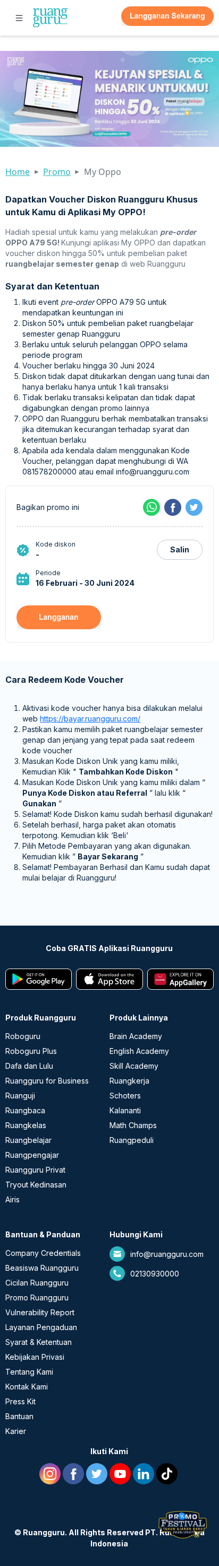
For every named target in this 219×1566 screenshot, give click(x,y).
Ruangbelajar (28, 1140)
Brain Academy (136, 1036)
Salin (179, 549)
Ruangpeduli (132, 1140)
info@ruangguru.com (167, 1254)
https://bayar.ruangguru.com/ (90, 718)
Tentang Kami (29, 1371)
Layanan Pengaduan (41, 1327)
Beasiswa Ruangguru (42, 1267)
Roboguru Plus (31, 1050)
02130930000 (154, 1273)
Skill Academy (134, 1065)
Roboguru (22, 1036)
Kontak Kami (26, 1386)
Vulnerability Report (39, 1312)
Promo (57, 172)
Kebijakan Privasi (34, 1356)
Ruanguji (20, 1095)
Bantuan (19, 1416)
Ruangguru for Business (47, 1080)
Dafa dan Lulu (29, 1065)
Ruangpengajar (32, 1154)
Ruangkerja (129, 1080)
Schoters (125, 1095)
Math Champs (133, 1125)
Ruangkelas (25, 1125)
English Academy (139, 1050)
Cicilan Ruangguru (37, 1282)
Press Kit (20, 1401)
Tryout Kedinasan (35, 1184)
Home (17, 172)
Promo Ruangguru (37, 1297)
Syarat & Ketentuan (38, 1342)
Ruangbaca (25, 1110)
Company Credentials (43, 1252)
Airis (12, 1199)
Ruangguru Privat (35, 1169)
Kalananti (125, 1110)
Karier (15, 1431)
